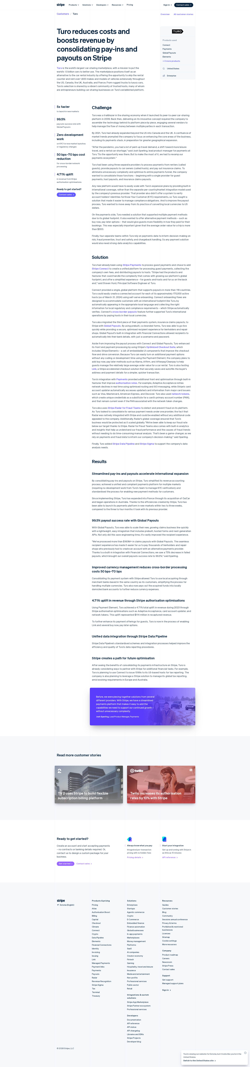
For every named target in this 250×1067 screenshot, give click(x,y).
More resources (169, 944)
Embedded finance (135, 923)
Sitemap (166, 937)
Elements (96, 941)
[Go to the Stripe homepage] (60, 900)
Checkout (96, 923)
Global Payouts (112, 325)
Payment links (98, 966)
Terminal (96, 992)
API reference (169, 857)
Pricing (130, 5)
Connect (96, 930)
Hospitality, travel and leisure (140, 966)
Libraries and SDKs (135, 1034)
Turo (59, 67)
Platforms (131, 945)
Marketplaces (133, 937)
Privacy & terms (169, 923)
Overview (165, 14)
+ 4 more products (171, 61)
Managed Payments (101, 963)
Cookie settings (169, 940)
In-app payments (134, 934)
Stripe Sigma (147, 443)
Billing (94, 915)
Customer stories (170, 908)
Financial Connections (101, 945)
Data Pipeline (98, 937)
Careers (165, 958)
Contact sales (182, 5)
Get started (64, 863)
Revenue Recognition (101, 981)
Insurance (131, 970)
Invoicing (96, 952)
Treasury (96, 995)
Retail (129, 988)
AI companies (133, 952)
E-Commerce (133, 919)
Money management (136, 941)
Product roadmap (170, 954)
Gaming (130, 963)
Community (167, 915)
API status (131, 1027)
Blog (164, 912)
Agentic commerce (135, 912)
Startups (131, 908)
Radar (94, 977)
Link (94, 368)
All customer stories (183, 14)
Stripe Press (167, 965)
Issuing (95, 955)
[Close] (245, 1053)
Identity (95, 948)
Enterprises (132, 905)
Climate (95, 926)
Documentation (134, 1019)
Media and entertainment (138, 974)
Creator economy (135, 955)
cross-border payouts (124, 311)
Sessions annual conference (175, 919)
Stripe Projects (134, 1038)
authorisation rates (126, 382)
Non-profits (132, 977)
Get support (167, 979)
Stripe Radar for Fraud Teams (124, 407)
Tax (93, 988)
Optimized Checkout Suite (161, 346)
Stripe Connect (100, 268)
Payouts (95, 974)
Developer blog (134, 1041)
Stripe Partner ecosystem (139, 1005)
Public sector (133, 985)
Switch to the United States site (198, 1060)
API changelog (133, 1030)
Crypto (95, 934)
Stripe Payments (132, 264)
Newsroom (167, 962)
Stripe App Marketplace (137, 1002)
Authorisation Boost (101, 912)
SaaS (129, 948)
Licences (166, 933)
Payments (122, 379)
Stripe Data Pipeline (124, 443)
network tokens (180, 393)
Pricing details (134, 857)
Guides (165, 905)
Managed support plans (172, 983)
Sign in (166, 5)
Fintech (130, 959)
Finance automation (136, 926)
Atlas (94, 908)
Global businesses (135, 930)
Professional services (137, 981)
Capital (95, 919)
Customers (63, 13)
